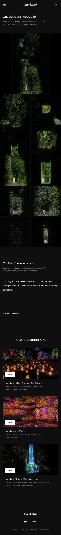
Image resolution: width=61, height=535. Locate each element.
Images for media (10, 313)
